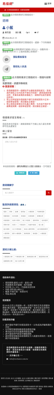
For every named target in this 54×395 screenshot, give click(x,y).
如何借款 (15, 216)
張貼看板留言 (20, 57)
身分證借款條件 (42, 229)
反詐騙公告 (15, 355)
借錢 (5, 211)
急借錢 (35, 233)
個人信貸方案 (19, 261)
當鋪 (16, 211)
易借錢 (23, 216)
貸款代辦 (7, 225)
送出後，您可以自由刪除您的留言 (15, 137)
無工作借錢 (26, 220)
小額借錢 (43, 233)
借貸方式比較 (5, 378)
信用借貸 (45, 220)
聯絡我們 (37, 381)
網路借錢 (7, 238)
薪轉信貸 (40, 216)
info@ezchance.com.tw (18, 359)
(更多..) (23, 205)
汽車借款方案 (19, 256)
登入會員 (35, 166)
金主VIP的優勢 (16, 378)
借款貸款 (36, 220)
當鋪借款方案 (8, 261)
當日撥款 (7, 229)
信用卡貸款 (16, 220)
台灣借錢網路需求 (13, 10)
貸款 (10, 211)
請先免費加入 (23, 166)
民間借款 (31, 216)
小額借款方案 (8, 256)
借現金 (23, 211)
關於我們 (38, 378)
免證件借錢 (32, 225)
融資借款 (27, 233)
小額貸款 (7, 233)
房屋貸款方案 (43, 256)
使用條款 (21, 381)
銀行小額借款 (16, 233)
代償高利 (23, 225)
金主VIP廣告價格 (28, 378)
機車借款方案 (31, 256)
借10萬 (41, 225)
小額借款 (31, 211)
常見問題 (45, 378)
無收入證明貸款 (29, 229)
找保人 (14, 225)
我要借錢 (7, 216)
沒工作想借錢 (16, 229)
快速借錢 (7, 220)
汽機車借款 (40, 211)
